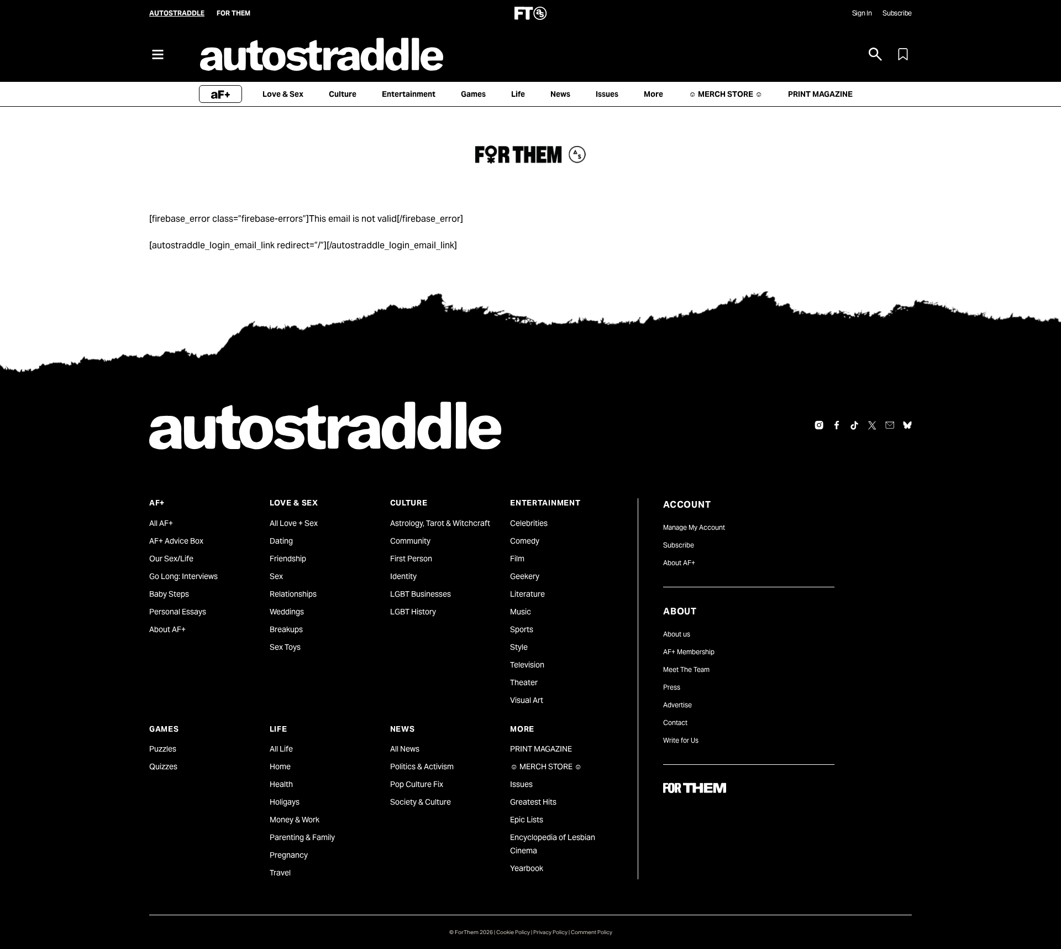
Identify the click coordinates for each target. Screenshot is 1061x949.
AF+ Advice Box (176, 541)
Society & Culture (420, 802)
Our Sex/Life (171, 559)
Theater (524, 682)
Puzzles (162, 749)
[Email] (889, 425)
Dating (281, 541)
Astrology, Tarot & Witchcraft (440, 523)
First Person (411, 559)
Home (280, 766)
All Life (281, 749)
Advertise (677, 705)
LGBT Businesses (420, 594)
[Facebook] (836, 425)
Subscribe (897, 13)
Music (520, 612)
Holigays (285, 802)
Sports (521, 629)
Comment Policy (591, 932)
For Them (233, 13)
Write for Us (680, 740)
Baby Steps (169, 594)
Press (671, 687)
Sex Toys (285, 647)
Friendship (288, 559)
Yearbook (526, 868)
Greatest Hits (533, 802)
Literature (527, 594)
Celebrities (529, 523)
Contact (675, 722)
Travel (280, 873)
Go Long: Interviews (183, 576)
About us (676, 634)
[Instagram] (819, 425)
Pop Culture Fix (416, 784)
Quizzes (163, 766)
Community (410, 541)
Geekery (524, 576)
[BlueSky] (907, 425)
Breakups (286, 629)
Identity (403, 576)
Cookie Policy (513, 932)
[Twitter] (872, 425)
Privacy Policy (550, 932)
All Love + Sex (294, 523)
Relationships (293, 594)
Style (519, 647)
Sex (276, 576)
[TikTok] (854, 425)
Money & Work (294, 820)
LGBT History (413, 612)
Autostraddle (176, 13)
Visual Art (526, 700)
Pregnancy (289, 855)
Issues (521, 784)
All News (404, 749)
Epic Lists (526, 820)
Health (281, 784)
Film (517, 559)
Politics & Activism (422, 766)
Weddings (287, 612)
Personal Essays (177, 612)
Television (527, 665)
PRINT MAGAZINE (541, 749)
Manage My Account (694, 527)
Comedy (524, 541)
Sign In (861, 13)
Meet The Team (686, 669)
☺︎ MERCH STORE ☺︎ (546, 766)
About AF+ (167, 629)
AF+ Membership (689, 652)
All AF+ (161, 523)
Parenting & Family (302, 837)
